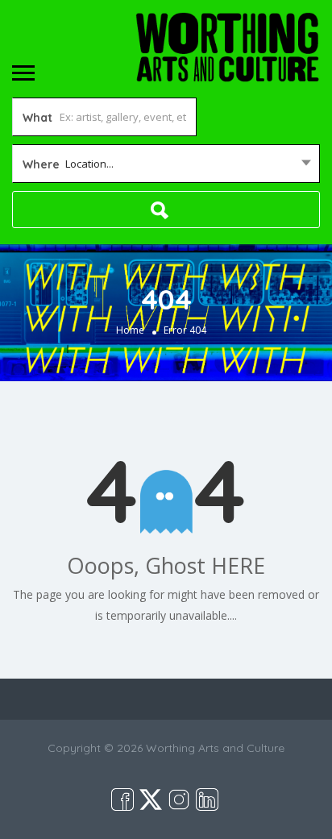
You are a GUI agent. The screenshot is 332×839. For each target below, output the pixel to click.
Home (130, 331)
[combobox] (166, 163)
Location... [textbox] (89, 163)
